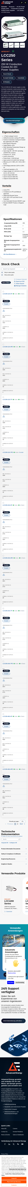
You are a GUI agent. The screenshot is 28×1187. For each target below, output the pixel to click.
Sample (6, 304)
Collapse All (13, 842)
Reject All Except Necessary (14, 1181)
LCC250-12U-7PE (8, 452)
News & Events (5, 1134)
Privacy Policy (4, 1154)
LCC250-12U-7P (7, 399)
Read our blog (12, 973)
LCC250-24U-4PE (8, 558)
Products (12, 6)
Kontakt (21, 452)
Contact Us (4, 1131)
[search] (14, 269)
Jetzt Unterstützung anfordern (12, 1020)
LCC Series (20, 10)
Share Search (20, 283)
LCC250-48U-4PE (8, 769)
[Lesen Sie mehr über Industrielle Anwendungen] (13, 941)
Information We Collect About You (18, 1169)
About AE (3, 1128)
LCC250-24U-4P (7, 505)
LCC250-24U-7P (7, 610)
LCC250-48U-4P (7, 716)
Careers (15, 1128)
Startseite (4, 6)
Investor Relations (18, 1131)
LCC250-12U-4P (7, 293)
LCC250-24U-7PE (8, 663)
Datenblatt (21, 78)
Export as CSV (20, 281)
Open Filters (6, 282)
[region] (14, 1171)
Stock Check (7, 74)
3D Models (6, 82)
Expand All (5, 842)
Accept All (14, 1178)
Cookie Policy (8, 1173)
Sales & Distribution (18, 1134)
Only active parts (9, 275)
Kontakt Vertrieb (8, 78)
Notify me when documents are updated (12, 836)
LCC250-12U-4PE (8, 346)
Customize (14, 1185)
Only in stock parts (9, 272)
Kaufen (6, 301)
